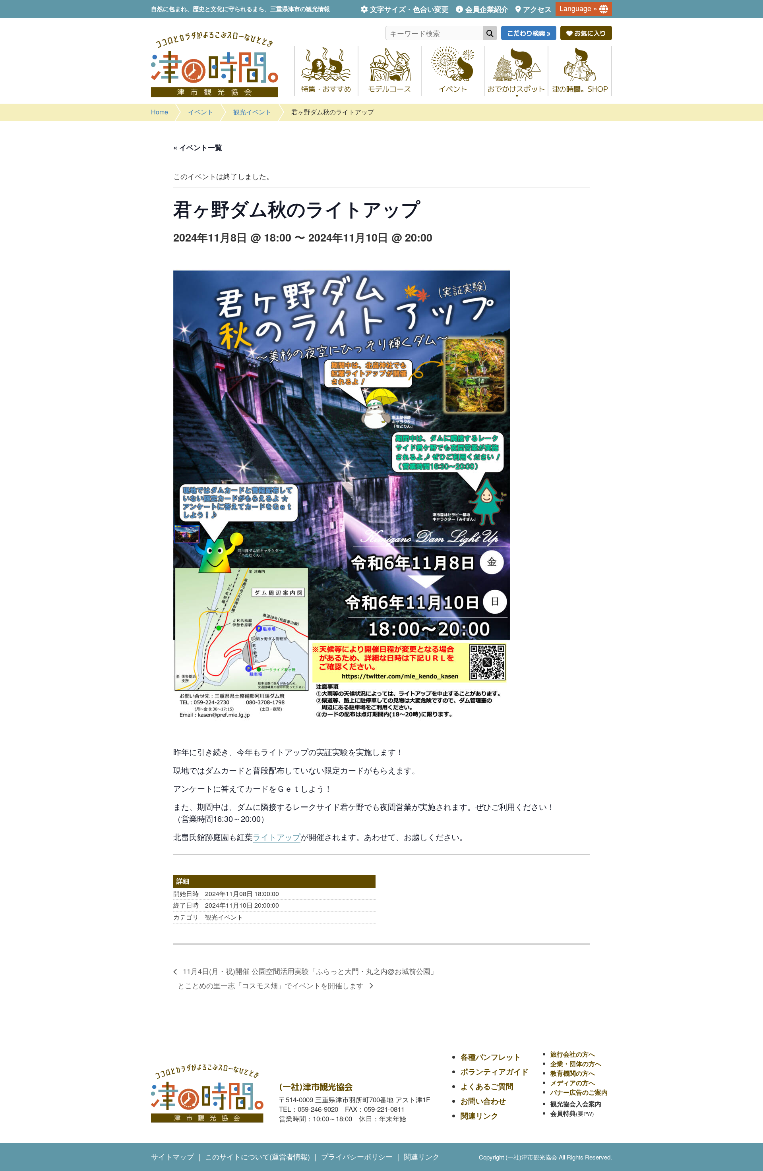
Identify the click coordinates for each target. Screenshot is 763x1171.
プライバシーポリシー (357, 1156)
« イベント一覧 (197, 147)
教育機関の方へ (572, 1073)
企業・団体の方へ (575, 1063)
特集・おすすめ (326, 88)
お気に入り (589, 33)
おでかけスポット (516, 88)
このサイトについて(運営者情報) (257, 1156)
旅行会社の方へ (572, 1054)
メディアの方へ (572, 1082)
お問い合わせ (483, 1101)
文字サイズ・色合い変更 (409, 9)
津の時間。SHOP (580, 88)
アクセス (537, 9)
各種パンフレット (491, 1056)
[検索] (490, 33)
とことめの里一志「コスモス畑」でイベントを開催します (272, 985)
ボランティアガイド (495, 1071)
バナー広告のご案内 (579, 1092)
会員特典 (563, 1113)
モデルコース (389, 88)
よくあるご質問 (487, 1086)
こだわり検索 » (528, 33)
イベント (453, 88)
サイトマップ (172, 1156)
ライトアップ (276, 837)
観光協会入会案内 (575, 1103)
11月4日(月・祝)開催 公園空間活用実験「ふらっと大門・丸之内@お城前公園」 (309, 971)
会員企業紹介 (486, 9)
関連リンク (479, 1115)
